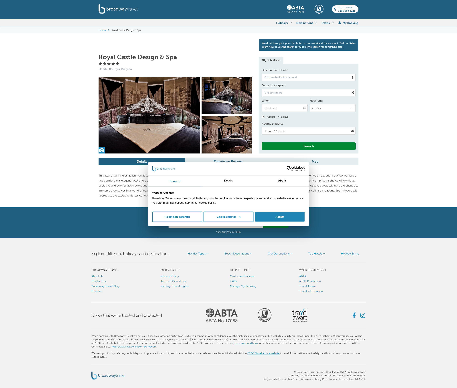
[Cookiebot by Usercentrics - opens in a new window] (289, 168)
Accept (279, 216)
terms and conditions (246, 343)
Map (315, 161)
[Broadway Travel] (118, 9)
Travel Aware (307, 286)
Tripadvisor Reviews (228, 161)
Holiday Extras (350, 253)
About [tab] (282, 180)
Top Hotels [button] (315, 253)
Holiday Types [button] (197, 253)
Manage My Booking (243, 286)
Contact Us (98, 281)
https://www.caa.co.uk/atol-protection (134, 346)
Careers (96, 291)
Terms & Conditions (173, 281)
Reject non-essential (177, 216)
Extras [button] (326, 22)
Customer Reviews (242, 276)
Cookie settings (227, 216)
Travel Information (311, 291)
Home (102, 30)
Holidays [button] (282, 22)
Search (308, 146)
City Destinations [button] (279, 253)
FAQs (233, 281)
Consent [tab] (175, 180)
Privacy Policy (233, 232)
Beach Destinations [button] (236, 253)
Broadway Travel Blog (105, 286)
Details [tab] (228, 180)
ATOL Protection (310, 281)
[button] (309, 77)
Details (142, 161)
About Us (97, 276)
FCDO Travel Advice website (263, 353)
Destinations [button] (304, 22)
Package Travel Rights (175, 286)
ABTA (302, 276)
